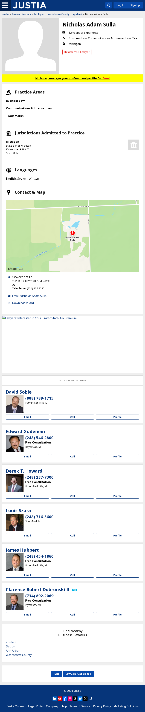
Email (27, 417)
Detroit (10, 646)
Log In (120, 5)
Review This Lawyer (76, 52)
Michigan (39, 14)
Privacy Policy (102, 706)
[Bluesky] (80, 698)
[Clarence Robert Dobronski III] (15, 601)
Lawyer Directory (21, 14)
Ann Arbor (13, 651)
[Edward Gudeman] (15, 443)
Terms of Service (79, 706)
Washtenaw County (58, 14)
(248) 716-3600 (39, 516)
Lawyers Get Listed (78, 673)
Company (52, 706)
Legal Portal (35, 706)
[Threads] (75, 698)
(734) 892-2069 (39, 595)
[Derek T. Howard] (15, 483)
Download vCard (23, 303)
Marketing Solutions (126, 706)
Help (64, 706)
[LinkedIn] (55, 698)
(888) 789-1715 (39, 398)
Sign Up (135, 5)
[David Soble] (15, 404)
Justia (5, 14)
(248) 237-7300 (39, 477)
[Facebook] (65, 698)
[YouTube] (60, 698)
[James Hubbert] (15, 562)
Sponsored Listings (72, 380)
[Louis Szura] (15, 522)
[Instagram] (70, 698)
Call (72, 417)
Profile (117, 417)
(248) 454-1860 (39, 556)
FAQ (56, 673)
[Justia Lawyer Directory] (29, 5)
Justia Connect (16, 706)
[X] (85, 698)
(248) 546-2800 (39, 437)
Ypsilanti (77, 14)
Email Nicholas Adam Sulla (29, 296)
